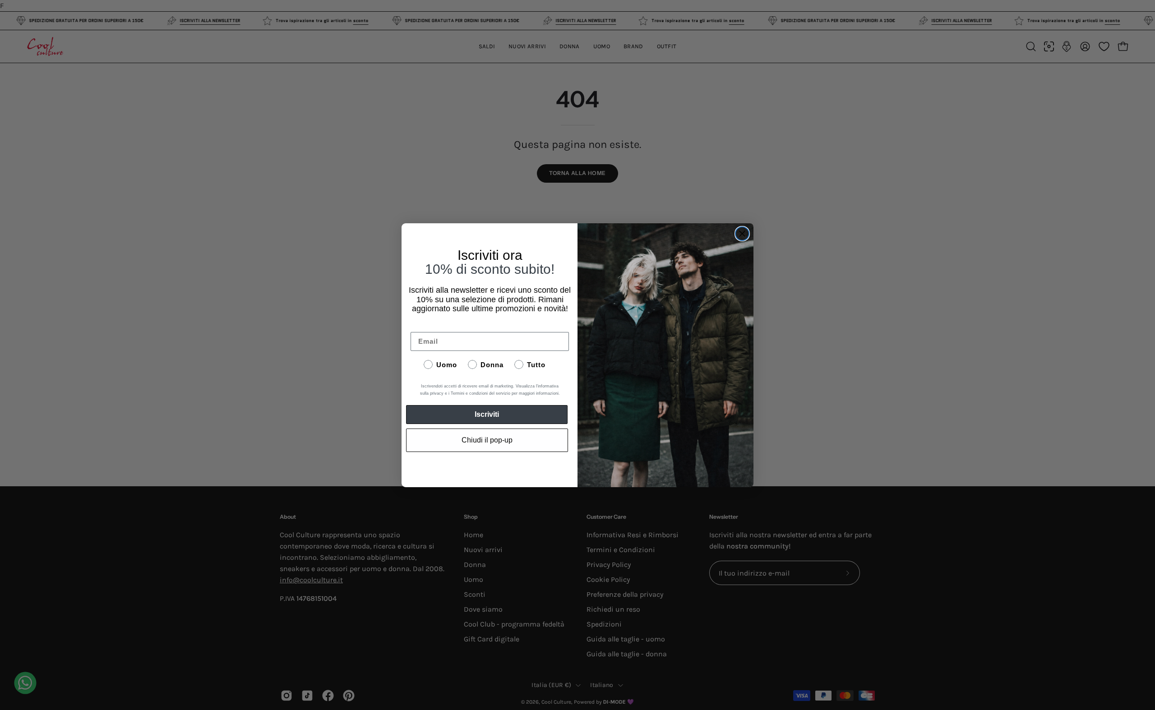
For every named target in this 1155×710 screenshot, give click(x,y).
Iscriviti (487, 414)
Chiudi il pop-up (487, 440)
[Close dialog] (742, 233)
